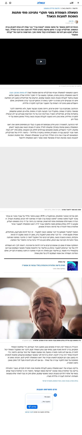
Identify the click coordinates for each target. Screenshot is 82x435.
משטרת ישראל (47, 381)
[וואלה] (41, 3)
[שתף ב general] (6, 3)
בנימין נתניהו (74, 381)
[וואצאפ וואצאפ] (10, 3)
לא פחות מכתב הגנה (18, 93)
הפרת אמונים (57, 381)
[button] (71, 3)
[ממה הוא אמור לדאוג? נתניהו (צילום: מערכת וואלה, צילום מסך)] (41, 179)
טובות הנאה (66, 381)
